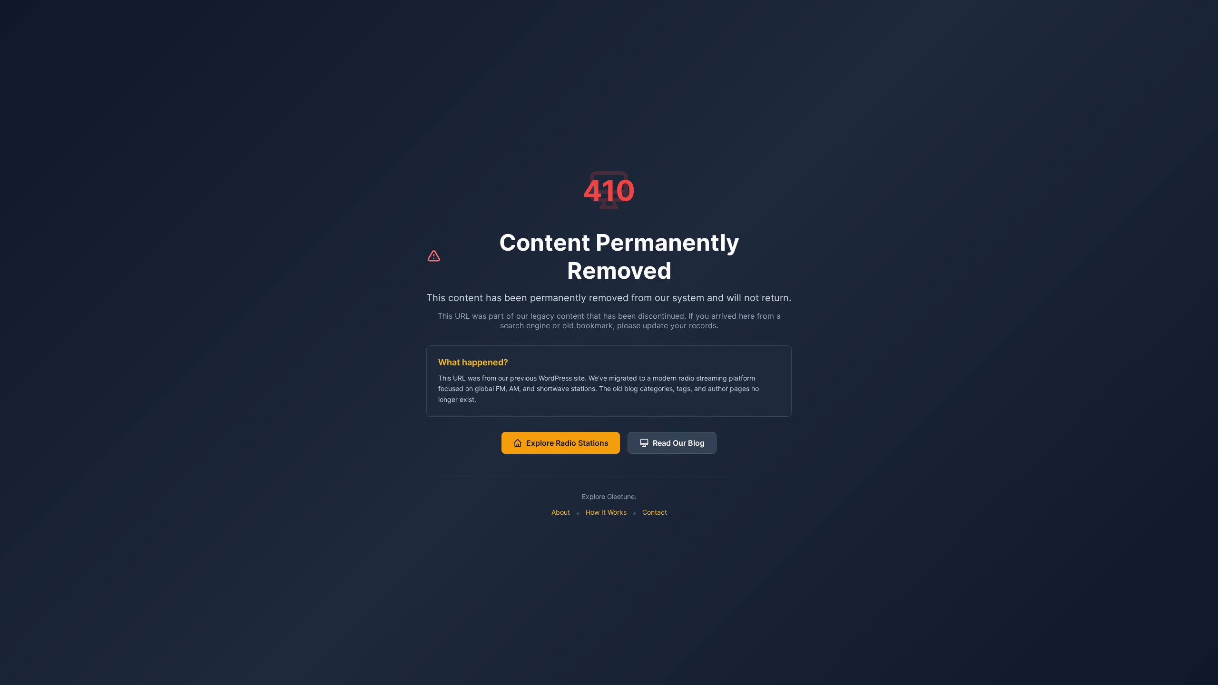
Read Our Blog (679, 443)
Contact (654, 512)
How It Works (606, 512)
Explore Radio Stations (567, 443)
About (560, 512)
